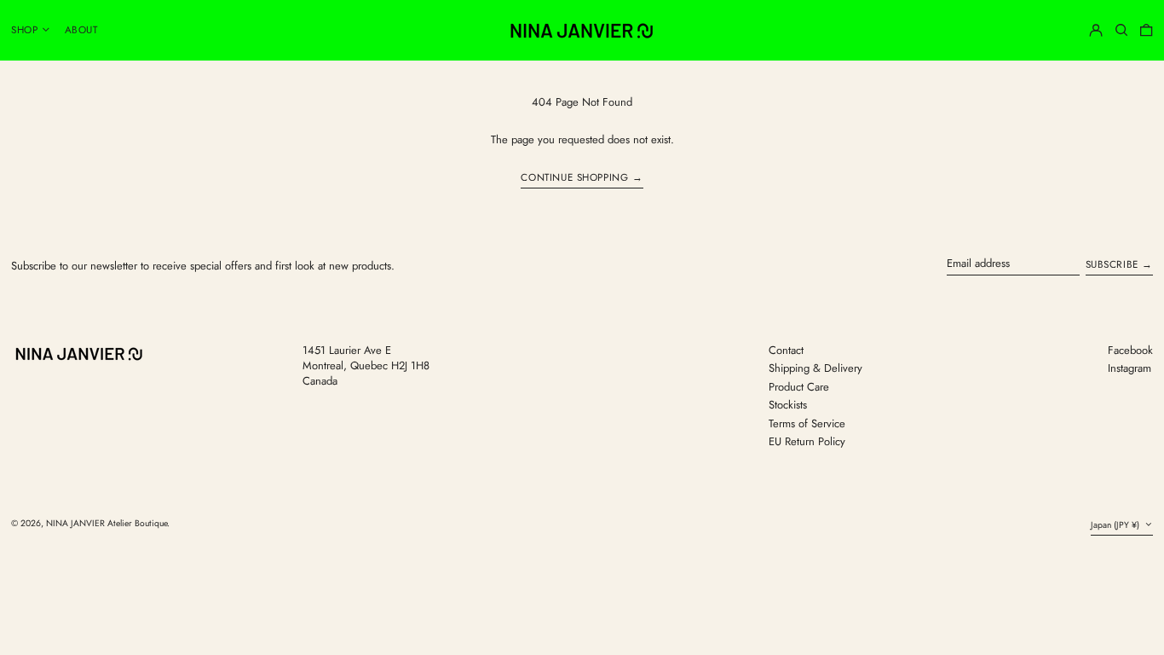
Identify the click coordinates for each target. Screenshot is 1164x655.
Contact (786, 350)
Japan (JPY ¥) (1116, 525)
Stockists (788, 405)
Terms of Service (807, 423)
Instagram (1129, 368)
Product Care (799, 387)
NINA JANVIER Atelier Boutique (106, 523)
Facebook (1130, 350)
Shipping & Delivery (815, 368)
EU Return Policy (807, 441)
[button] (1121, 30)
